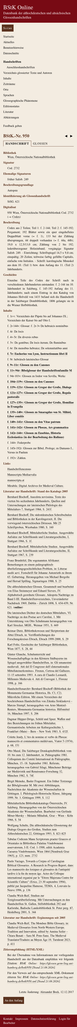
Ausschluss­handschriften (21, 67)
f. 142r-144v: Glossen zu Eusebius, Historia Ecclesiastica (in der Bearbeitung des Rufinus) (35, 435)
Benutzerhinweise (13, 48)
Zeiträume (9, 84)
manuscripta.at (15, 480)
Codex (16, 217)
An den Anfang (14, 1000)
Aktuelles (8, 42)
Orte (5, 89)
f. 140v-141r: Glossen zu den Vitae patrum (33, 422)
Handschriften (12, 61)
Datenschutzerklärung (43, 1019)
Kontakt (8, 1019)
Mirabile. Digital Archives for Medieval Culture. (35, 486)
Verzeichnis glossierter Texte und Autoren (27, 73)
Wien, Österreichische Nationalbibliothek (31, 157)
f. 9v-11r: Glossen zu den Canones (28, 365)
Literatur (8, 112)
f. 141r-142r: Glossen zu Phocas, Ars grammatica (37, 427)
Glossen (40, 143)
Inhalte (7, 78)
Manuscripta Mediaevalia (21, 474)
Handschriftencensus (19, 469)
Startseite (8, 36)
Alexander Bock (49, 992)
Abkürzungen (11, 117)
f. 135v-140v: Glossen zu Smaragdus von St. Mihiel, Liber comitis (39, 414)
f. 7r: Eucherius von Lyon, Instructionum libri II (37, 353)
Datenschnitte (11, 53)
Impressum (21, 1019)
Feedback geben (12, 126)
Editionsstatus (11, 106)
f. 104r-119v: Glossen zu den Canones (30, 381)
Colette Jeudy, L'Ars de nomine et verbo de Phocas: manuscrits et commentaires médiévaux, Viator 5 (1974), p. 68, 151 (40, 741)
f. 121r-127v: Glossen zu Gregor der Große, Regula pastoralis (39, 394)
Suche (7, 28)
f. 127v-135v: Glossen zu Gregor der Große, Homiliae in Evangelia (40, 404)
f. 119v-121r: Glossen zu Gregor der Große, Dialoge (39, 387)
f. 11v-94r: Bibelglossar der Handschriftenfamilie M (39, 370)
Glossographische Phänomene (20, 101)
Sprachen (8, 95)
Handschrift (17, 143)
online (18, 607)
